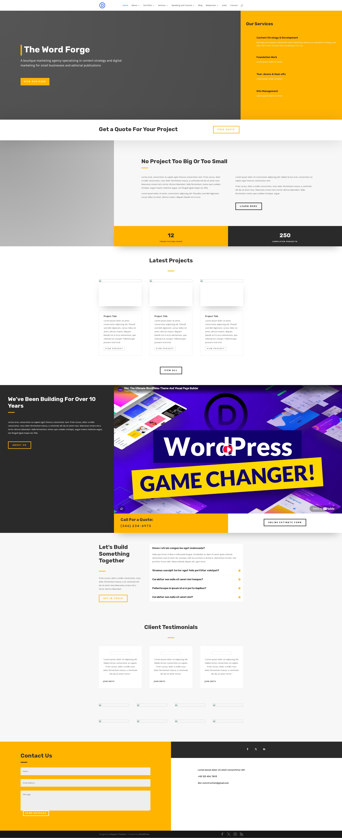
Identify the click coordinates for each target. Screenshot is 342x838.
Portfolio (147, 5)
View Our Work (35, 81)
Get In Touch (113, 598)
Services (161, 5)
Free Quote (226, 129)
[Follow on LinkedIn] (264, 749)
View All (171, 370)
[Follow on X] (255, 749)
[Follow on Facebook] (247, 749)
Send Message (36, 813)
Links (224, 5)
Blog (200, 5)
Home (125, 5)
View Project (114, 349)
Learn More (248, 206)
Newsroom (211, 5)
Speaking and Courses (182, 5)
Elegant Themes (118, 834)
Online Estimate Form (285, 522)
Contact (234, 5)
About (134, 5)
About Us (20, 445)
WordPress (144, 834)
